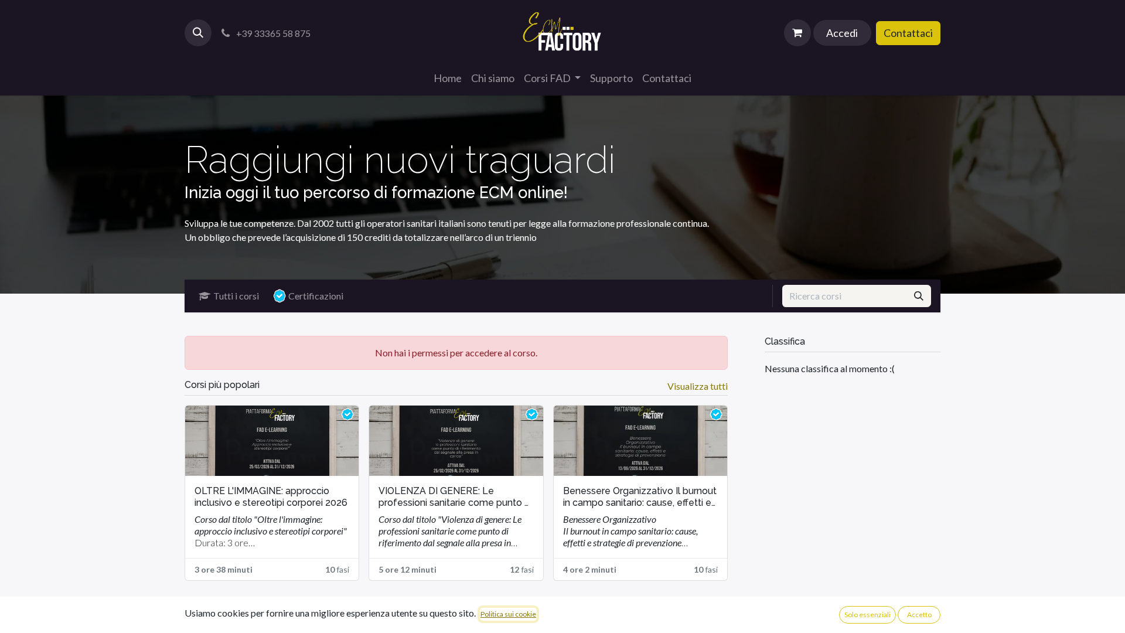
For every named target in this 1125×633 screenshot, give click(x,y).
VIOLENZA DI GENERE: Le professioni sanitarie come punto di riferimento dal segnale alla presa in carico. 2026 (455, 497)
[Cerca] (918, 296)
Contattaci (908, 32)
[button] (198, 32)
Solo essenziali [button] (867, 614)
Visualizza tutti (697, 386)
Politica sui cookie (508, 614)
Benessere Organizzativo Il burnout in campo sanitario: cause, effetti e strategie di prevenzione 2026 (640, 497)
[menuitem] (447, 78)
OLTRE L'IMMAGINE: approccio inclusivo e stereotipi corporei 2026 (271, 496)
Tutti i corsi (236, 295)
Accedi (842, 32)
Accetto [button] (919, 614)
